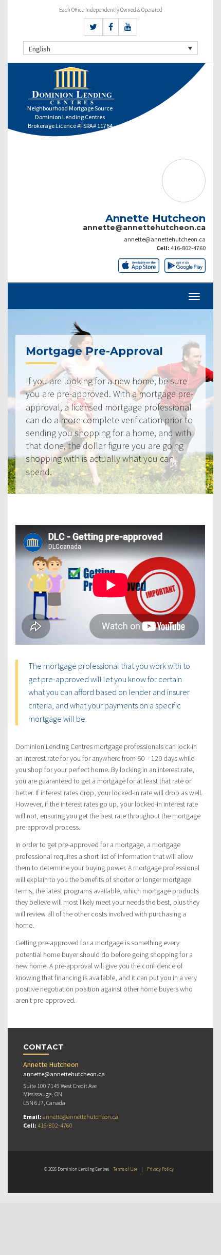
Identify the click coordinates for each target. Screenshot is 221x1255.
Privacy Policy (160, 1169)
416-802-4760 (188, 248)
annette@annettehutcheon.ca (165, 239)
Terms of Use (125, 1169)
